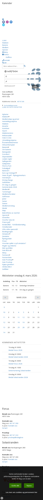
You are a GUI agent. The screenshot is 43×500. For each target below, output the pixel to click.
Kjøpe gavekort (8, 264)
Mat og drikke (7, 248)
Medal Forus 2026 (15, 350)
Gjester (5, 50)
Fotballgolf (6, 168)
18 (19, 322)
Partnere (5, 255)
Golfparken (6, 163)
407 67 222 (13, 435)
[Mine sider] (3, 19)
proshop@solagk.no (15, 437)
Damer (4, 203)
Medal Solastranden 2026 (18, 357)
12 (23, 317)
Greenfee (5, 217)
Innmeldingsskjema (9, 121)
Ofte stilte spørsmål (10, 229)
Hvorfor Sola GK (8, 220)
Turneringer (6, 192)
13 (4, 327)
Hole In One (6, 138)
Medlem (5, 47)
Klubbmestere (7, 133)
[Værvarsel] (3, 24)
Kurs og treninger (9, 173)
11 (4, 317)
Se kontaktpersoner (10, 105)
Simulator (5, 234)
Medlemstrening (8, 206)
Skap (4, 210)
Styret (4, 131)
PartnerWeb (7, 257)
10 (4, 312)
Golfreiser (6, 196)
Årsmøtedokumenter (10, 142)
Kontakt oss (12, 426)
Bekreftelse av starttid (11, 213)
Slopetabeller (7, 156)
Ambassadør (7, 135)
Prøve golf (6, 222)
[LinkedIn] (11, 22)
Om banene (6, 149)
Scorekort (6, 154)
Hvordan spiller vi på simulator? (14, 243)
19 (23, 322)
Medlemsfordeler (8, 194)
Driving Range (7, 180)
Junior (4, 199)
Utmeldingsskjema (9, 140)
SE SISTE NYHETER (14, 107)
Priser (4, 241)
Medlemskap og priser (10, 119)
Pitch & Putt (6, 166)
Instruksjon (6, 177)
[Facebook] (3, 22)
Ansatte (5, 126)
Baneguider (6, 152)
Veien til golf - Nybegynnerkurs (14, 175)
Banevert (5, 170)
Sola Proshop (7, 260)
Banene (5, 45)
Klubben (5, 43)
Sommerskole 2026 (9, 187)
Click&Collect (7, 267)
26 (23, 327)
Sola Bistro (6, 250)
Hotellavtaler (7, 227)
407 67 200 (20, 101)
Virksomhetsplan (8, 145)
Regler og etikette (9, 246)
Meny (4, 253)
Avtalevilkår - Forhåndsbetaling (13, 224)
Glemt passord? (9, 86)
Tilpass (29, 485)
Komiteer (5, 128)
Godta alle (15, 485)
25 (19, 327)
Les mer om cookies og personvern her (21, 492)
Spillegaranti (6, 161)
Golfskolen (6, 182)
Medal (4, 208)
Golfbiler (5, 269)
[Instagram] (7, 22)
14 (4, 332)
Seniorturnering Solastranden (19, 370)
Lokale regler (7, 159)
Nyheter (5, 114)
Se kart (4, 428)
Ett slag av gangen (9, 185)
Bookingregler (7, 231)
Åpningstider (7, 238)
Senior (4, 201)
